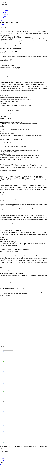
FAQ (3, 17)
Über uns (3, 11)
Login (1, 20)
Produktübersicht (5, 9)
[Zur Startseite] (1, 0)
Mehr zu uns (4, 12)
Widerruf (3, 458)
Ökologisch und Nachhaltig (6, 14)
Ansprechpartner (5, 16)
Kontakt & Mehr (4, 15)
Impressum (3, 459)
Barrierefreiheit (3, 460)
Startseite (3, 24)
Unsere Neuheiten (5, 10)
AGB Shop (3, 457)
